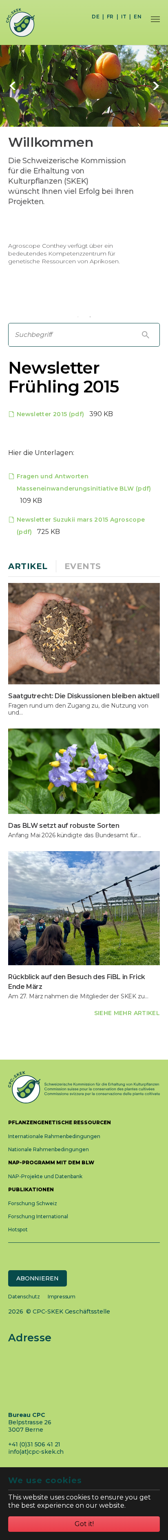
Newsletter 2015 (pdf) (51, 414)
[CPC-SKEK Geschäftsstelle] (17, 22)
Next (156, 86)
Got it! (84, 1524)
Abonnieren (37, 1278)
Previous (12, 86)
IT (124, 16)
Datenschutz (24, 1296)
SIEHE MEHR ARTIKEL (127, 1013)
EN (137, 16)
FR (110, 16)
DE (95, 16)
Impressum (61, 1296)
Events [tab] (82, 566)
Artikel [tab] (28, 566)
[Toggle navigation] (155, 19)
